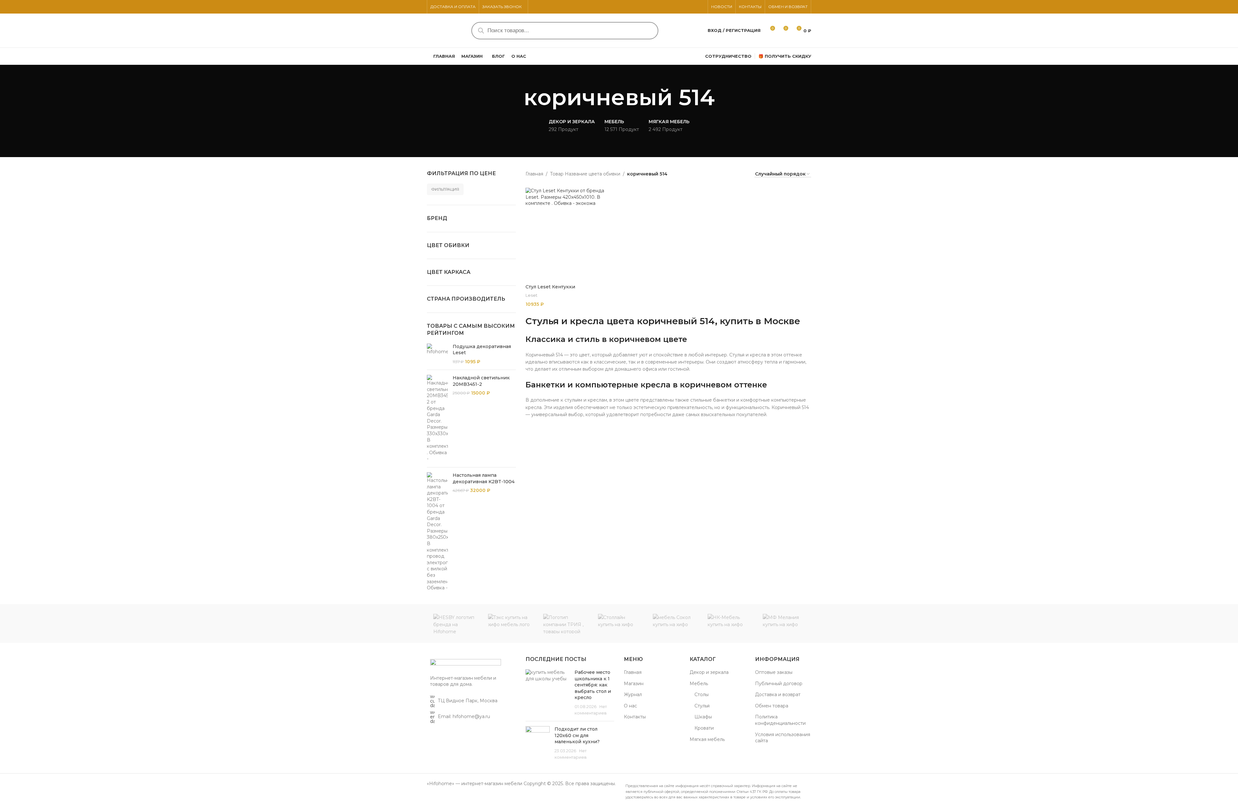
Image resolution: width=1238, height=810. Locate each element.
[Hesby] (454, 623)
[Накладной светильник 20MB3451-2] (437, 418)
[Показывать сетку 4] (731, 174)
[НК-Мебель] (728, 623)
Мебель (699, 683)
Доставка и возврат (778, 694)
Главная (534, 174)
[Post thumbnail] (548, 692)
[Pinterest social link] (693, 7)
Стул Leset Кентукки (550, 287)
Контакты (635, 717)
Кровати (704, 728)
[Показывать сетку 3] (721, 174)
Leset (531, 295)
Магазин (634, 683)
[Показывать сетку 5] (742, 174)
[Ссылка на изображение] (465, 663)
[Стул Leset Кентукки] (572, 234)
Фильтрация (445, 189)
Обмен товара (771, 706)
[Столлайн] (619, 623)
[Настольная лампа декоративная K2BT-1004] (437, 531)
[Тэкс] (509, 623)
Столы (701, 694)
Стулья (702, 706)
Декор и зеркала (709, 672)
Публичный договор (778, 683)
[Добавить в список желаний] (610, 195)
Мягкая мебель (707, 739)
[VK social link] (700, 7)
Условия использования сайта (782, 738)
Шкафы (703, 717)
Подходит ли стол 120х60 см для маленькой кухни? (577, 735)
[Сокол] (673, 623)
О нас (630, 706)
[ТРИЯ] (564, 623)
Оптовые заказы (773, 672)
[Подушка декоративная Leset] (437, 354)
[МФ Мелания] (783, 623)
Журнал (633, 694)
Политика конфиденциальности (780, 720)
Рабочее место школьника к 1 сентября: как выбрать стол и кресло (593, 684)
